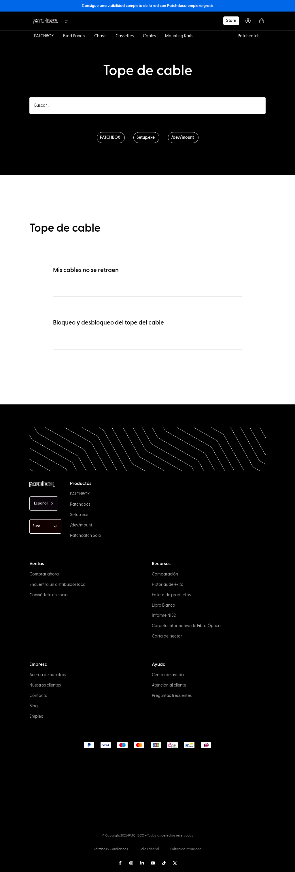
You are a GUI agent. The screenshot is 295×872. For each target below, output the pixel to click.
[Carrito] (261, 21)
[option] (21, 867)
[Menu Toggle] (67, 21)
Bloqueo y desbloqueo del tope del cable (108, 323)
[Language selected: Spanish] (150, 866)
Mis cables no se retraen (86, 270)
